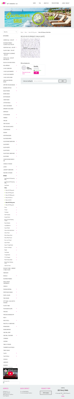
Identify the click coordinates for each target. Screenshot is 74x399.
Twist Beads (6, 252)
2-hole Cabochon (7, 68)
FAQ (40, 3)
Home (34, 3)
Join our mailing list (28, 81)
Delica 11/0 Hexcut (9, 197)
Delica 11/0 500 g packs (10, 195)
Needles (5, 275)
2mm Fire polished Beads (9, 85)
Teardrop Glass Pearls (8, 347)
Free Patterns (55, 3)
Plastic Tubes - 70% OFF (8, 50)
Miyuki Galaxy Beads (8, 259)
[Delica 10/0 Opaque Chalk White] (30, 48)
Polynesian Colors (7, 308)
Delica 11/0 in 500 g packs (9, 62)
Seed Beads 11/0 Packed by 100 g (9, 179)
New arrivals (6, 65)
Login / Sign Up (65, 3)
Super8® (5, 341)
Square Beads (7, 227)
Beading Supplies (7, 87)
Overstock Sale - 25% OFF (9, 47)
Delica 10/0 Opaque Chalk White (44, 32)
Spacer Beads (7, 242)
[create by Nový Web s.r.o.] (63, 390)
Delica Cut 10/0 (8, 200)
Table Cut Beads (7, 344)
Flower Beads (6, 129)
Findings (5, 117)
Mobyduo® (5, 272)
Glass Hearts (6, 147)
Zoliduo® (5, 365)
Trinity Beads (6, 350)
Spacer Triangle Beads (8, 245)
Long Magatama (7, 225)
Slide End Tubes (7, 265)
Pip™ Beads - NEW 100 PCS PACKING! (9, 301)
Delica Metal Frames (8, 237)
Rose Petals (6, 320)
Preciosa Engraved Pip (8, 314)
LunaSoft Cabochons (8, 169)
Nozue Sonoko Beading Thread (8, 220)
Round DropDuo (7, 329)
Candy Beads (6, 99)
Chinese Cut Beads (7, 163)
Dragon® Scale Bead (8, 108)
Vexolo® (5, 359)
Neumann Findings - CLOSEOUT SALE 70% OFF (8, 43)
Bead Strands (6, 91)
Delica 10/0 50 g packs (10, 202)
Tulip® (5, 353)
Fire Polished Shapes (8, 126)
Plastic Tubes (6, 305)
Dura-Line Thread (7, 240)
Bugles (5, 249)
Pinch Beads (6, 298)
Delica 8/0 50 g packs (10, 204)
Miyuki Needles (7, 223)
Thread (5, 209)
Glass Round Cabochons (9, 141)
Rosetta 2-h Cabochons (8, 323)
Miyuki (5, 175)
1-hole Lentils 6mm (7, 77)
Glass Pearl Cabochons (9, 153)
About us (46, 3)
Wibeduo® (5, 362)
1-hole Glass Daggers (8, 71)
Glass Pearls (6, 150)
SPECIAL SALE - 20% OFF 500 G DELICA (8, 58)
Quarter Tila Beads (8, 247)
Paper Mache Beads (8, 292)
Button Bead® (6, 96)
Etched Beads (6, 114)
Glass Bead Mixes (7, 138)
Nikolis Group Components (6, 282)
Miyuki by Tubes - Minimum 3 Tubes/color (9, 269)
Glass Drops (6, 144)
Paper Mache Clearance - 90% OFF (9, 54)
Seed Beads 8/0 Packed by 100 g (9, 182)
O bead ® (5, 286)
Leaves (5, 167)
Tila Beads (6, 212)
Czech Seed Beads (7, 105)
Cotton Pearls (6, 102)
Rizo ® (4, 317)
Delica (5, 187)
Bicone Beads (6, 93)
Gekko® (5, 132)
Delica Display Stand (8, 235)
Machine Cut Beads (7, 172)
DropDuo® (5, 111)
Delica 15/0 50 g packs (10, 190)
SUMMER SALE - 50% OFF (8, 40)
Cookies (62, 396)
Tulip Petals (6, 356)
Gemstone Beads (7, 135)
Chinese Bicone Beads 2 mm (8, 160)
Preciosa (5, 311)
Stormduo (5, 338)
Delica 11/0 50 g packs (10, 192)
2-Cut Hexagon (7, 257)
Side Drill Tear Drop (8, 335)
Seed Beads (6, 185)
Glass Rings (6, 156)
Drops (5, 207)
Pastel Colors (6, 295)
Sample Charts (7, 217)
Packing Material (7, 289)
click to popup (46, 392)
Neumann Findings (7, 278)
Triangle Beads (7, 254)
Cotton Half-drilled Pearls (9, 230)
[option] (38, 17)
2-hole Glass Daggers (8, 74)
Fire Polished (6, 123)
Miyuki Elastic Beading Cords (8, 262)
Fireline (5, 120)
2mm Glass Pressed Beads (7, 81)
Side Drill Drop (6, 332)
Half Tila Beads (7, 214)
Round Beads (6, 326)
